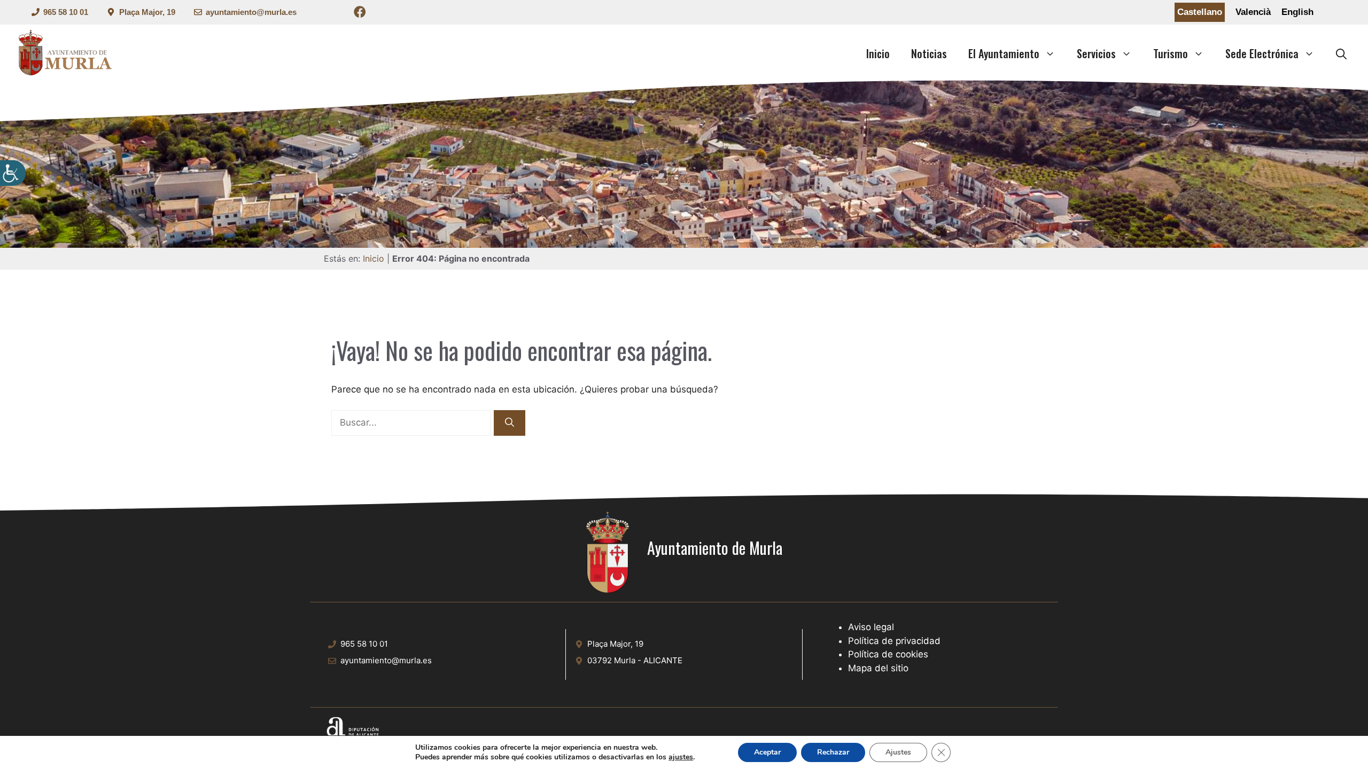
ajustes (681, 757)
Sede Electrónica (1262, 53)
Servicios (1096, 53)
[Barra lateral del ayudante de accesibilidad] (13, 173)
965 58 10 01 (65, 12)
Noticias (929, 53)
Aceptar (767, 752)
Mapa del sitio (878, 668)
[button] (1341, 53)
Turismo (1170, 53)
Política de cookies (888, 654)
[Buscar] (509, 423)
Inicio (878, 53)
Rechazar (833, 752)
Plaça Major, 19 (147, 12)
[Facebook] (360, 13)
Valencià (1253, 12)
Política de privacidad (894, 640)
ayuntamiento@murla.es (251, 12)
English (1297, 12)
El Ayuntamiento (1003, 53)
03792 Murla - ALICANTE (634, 660)
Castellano (1199, 12)
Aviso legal (871, 627)
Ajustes (898, 752)
